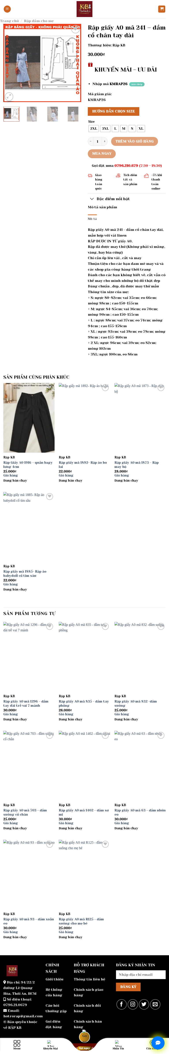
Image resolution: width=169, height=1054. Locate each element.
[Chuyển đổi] (92, 199)
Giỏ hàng (10, 475)
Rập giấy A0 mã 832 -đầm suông (135, 703)
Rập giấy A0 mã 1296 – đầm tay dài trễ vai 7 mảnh (25, 703)
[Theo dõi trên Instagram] (133, 1004)
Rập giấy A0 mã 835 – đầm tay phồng (84, 703)
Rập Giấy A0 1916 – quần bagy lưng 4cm (28, 465)
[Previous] (10, 63)
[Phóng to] (9, 96)
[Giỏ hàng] (161, 9)
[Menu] (7, 9)
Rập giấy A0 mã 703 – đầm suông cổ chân (25, 812)
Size (91, 121)
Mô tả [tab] (92, 218)
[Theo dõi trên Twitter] (144, 1004)
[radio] (94, 128)
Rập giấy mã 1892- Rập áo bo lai (83, 465)
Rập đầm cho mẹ (39, 21)
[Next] (74, 63)
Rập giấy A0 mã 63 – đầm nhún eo (140, 812)
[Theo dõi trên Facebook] (121, 1004)
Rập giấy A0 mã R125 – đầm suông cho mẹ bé (81, 921)
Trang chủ (9, 21)
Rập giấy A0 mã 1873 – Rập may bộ (136, 465)
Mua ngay (102, 154)
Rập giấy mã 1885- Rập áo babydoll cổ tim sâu (24, 574)
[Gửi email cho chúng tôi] (155, 1004)
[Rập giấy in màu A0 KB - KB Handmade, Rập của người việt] (84, 9)
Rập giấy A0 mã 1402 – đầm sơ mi (84, 812)
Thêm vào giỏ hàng (135, 141)
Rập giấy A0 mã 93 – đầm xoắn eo (28, 921)
